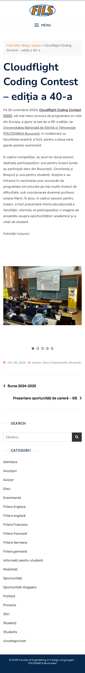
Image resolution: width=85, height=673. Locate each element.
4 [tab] (47, 348)
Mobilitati (10, 569)
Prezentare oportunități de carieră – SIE (45, 398)
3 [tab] (43, 348)
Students (10, 632)
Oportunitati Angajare (19, 587)
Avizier (36, 363)
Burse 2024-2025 (22, 386)
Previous (11, 298)
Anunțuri (10, 471)
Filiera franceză (15, 534)
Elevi (46, 363)
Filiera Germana (15, 542)
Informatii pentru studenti (23, 560)
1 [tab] (33, 348)
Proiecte (9, 605)
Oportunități (12, 578)
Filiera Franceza (15, 525)
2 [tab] (38, 348)
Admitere (10, 462)
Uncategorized (14, 641)
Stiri (6, 614)
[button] (42, 25)
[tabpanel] (42, 295)
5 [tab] (52, 348)
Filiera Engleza (14, 507)
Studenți (75, 363)
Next (74, 298)
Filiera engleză (14, 516)
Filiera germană (15, 551)
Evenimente (59, 363)
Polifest (9, 596)
